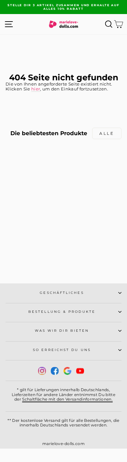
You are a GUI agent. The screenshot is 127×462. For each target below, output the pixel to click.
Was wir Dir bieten (62, 330)
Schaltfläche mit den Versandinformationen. (67, 399)
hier (35, 89)
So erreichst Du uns (62, 350)
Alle (106, 133)
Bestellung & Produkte (61, 312)
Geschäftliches (62, 293)
